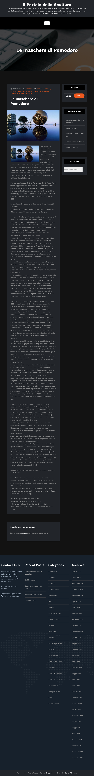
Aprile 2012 (76, 680)
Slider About (53, 686)
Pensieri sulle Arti (55, 661)
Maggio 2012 (76, 674)
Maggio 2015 (76, 643)
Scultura (29, 89)
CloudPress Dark (54, 773)
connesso (23, 533)
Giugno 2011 (76, 722)
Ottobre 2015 (77, 625)
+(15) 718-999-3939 (12, 596)
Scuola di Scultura (55, 674)
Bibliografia (52, 571)
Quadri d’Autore (72, 147)
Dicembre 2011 (77, 704)
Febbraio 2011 (77, 740)
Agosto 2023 (76, 571)
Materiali (51, 625)
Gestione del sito (54, 613)
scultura (29, 94)
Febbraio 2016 (77, 613)
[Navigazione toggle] (47, 23)
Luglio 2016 (76, 607)
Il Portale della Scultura (47, 4)
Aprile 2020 (76, 577)
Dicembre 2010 (77, 752)
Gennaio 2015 (77, 650)
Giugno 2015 (76, 637)
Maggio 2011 (76, 728)
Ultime (50, 698)
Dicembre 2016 (77, 589)
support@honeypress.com (11, 593)
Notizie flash (53, 656)
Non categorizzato (55, 643)
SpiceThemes (71, 773)
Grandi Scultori (53, 619)
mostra (30, 91)
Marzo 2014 (76, 661)
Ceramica (51, 577)
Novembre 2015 (77, 619)
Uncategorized (53, 704)
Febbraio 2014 (77, 668)
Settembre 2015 (78, 632)
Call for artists (71, 128)
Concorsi (51, 583)
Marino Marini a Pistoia (75, 142)
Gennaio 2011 (77, 746)
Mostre (51, 637)
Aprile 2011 (76, 734)
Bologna (13, 91)
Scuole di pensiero (55, 680)
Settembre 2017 (78, 583)
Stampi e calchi (54, 692)
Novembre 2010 (77, 758)
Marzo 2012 (76, 686)
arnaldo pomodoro (43, 89)
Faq (49, 601)
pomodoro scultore (18, 94)
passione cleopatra (42, 91)
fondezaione (22, 91)
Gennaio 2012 (77, 698)
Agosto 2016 (76, 601)
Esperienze (52, 595)
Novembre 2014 (77, 656)
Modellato (52, 632)
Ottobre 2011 (76, 710)
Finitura (51, 607)
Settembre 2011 (77, 716)
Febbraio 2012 (77, 692)
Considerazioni (53, 589)
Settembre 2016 (78, 595)
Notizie (51, 650)
